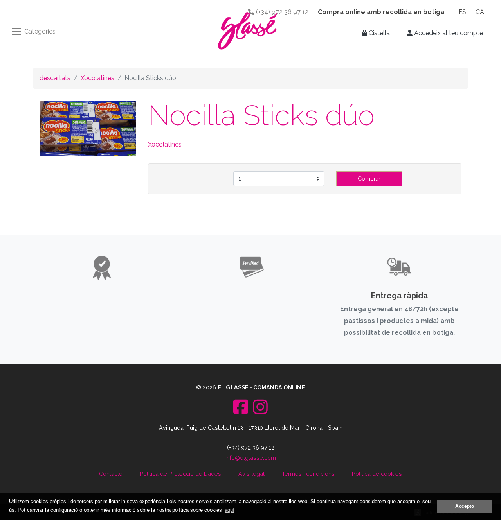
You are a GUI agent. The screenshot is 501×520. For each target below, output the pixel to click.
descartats (55, 78)
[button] (445, 33)
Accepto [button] (464, 506)
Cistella (378, 33)
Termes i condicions (308, 473)
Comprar (369, 179)
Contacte (111, 473)
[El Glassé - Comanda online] (247, 30)
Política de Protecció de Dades (180, 473)
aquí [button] (229, 510)
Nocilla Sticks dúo (261, 115)
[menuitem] (462, 12)
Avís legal (251, 473)
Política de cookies (377, 473)
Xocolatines (97, 78)
